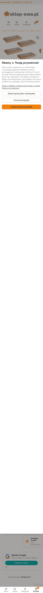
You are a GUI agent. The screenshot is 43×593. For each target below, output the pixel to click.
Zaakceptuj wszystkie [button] (21, 107)
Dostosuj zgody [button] (21, 100)
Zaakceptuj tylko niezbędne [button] (21, 94)
